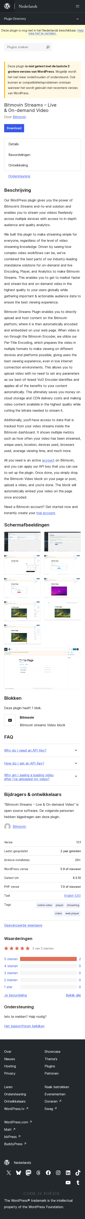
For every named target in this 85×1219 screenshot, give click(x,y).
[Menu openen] (78, 6)
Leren (8, 1087)
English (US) (72, 895)
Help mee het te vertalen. (56, 32)
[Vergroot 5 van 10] (35, 583)
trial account (45, 513)
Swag (51, 1109)
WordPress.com (18, 1122)
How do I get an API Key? (24, 763)
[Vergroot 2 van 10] (75, 537)
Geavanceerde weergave (23, 925)
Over (7, 1051)
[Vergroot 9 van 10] (35, 630)
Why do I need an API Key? (25, 750)
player (60, 905)
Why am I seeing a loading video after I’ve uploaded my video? (29, 777)
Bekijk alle (73, 995)
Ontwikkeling (18, 165)
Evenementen (55, 1094)
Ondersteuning (19, 176)
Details (13, 144)
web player (72, 913)
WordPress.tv (16, 1109)
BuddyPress (15, 1144)
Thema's (51, 1059)
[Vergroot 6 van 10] (75, 583)
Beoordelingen (19, 155)
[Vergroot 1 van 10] (35, 537)
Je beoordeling (15, 995)
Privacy (9, 1073)
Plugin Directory (15, 18)
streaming (73, 905)
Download (14, 128)
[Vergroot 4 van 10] (75, 560)
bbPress (12, 1137)
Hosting (10, 1066)
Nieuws (9, 1059)
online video (44, 905)
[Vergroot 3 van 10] (35, 560)
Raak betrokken (57, 1087)
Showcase (52, 1051)
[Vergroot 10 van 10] (75, 653)
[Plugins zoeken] (48, 47)
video (58, 913)
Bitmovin (19, 117)
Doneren (53, 1101)
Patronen (52, 1073)
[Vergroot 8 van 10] (75, 607)
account (48, 460)
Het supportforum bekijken (24, 1026)
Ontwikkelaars (15, 1101)
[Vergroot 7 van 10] (35, 607)
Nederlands (22, 1163)
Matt (10, 1129)
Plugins (50, 1066)
